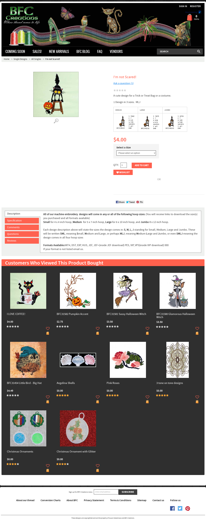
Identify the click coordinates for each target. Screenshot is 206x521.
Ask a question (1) (123, 83)
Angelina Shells (66, 383)
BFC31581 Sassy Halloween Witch (126, 314)
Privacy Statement (94, 500)
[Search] (198, 51)
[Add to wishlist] (48, 328)
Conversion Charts (50, 500)
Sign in (183, 6)
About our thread (25, 500)
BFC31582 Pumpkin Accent (72, 314)
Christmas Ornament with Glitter (76, 451)
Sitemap (141, 500)
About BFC (72, 500)
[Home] (27, 15)
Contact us (158, 500)
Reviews (11, 240)
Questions (13, 234)
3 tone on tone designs (169, 383)
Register (195, 6)
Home (6, 59)
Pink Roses (113, 383)
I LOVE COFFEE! (16, 314)
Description (13, 213)
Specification (14, 220)
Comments (13, 227)
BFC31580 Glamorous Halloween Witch (175, 316)
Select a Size (123, 147)
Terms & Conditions (120, 500)
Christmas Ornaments (20, 451)
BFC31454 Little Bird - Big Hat (24, 383)
